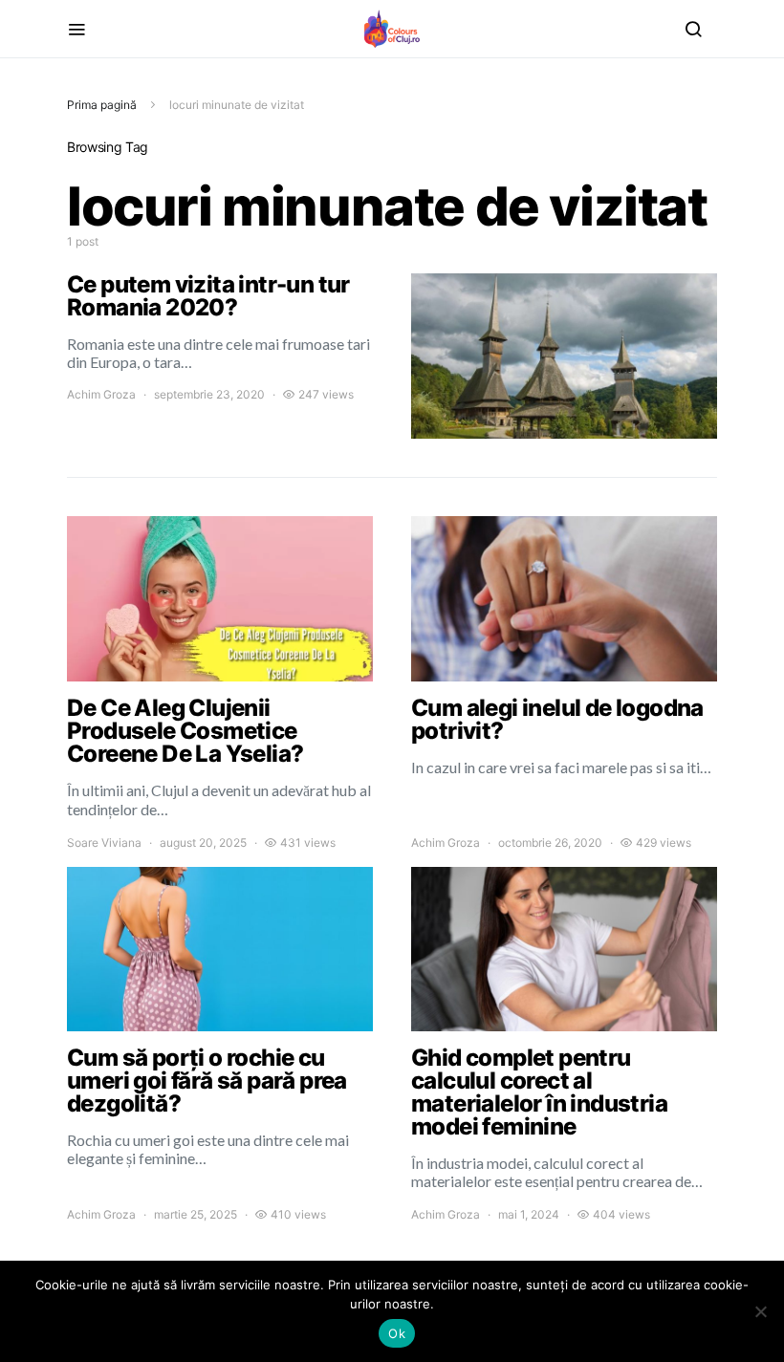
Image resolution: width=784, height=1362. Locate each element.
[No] (760, 1311)
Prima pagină (102, 104)
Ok (396, 1333)
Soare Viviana (104, 842)
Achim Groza (101, 394)
